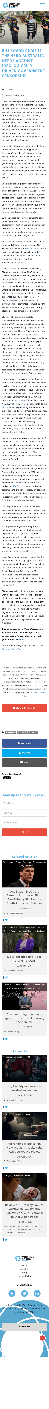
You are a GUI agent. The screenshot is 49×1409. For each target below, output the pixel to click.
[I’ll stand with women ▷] (24, 708)
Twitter (26, 753)
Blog (24, 1272)
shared (30, 345)
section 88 (20, 400)
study (41, 362)
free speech (33, 733)
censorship (22, 733)
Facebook (26, 743)
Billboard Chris (32, 248)
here (21, 639)
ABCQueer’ (17, 486)
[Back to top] (24, 1327)
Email (26, 762)
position (6, 407)
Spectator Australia (11, 649)
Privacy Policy (24, 1276)
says (19, 578)
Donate (24, 1265)
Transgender (10, 733)
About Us (24, 1269)
